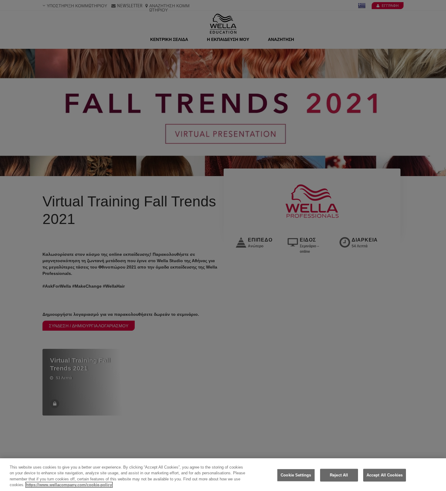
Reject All (339, 475)
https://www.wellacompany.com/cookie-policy (69, 485)
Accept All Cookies (385, 475)
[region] (223, 474)
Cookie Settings (296, 475)
